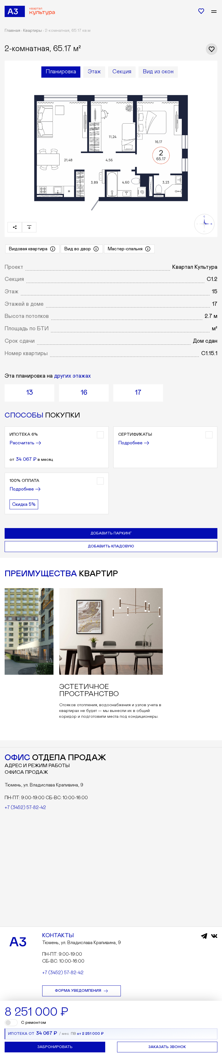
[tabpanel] (111, 147)
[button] (57, 447)
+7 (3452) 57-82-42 (25, 807)
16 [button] (84, 392)
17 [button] (138, 392)
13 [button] (29, 392)
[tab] (60, 72)
